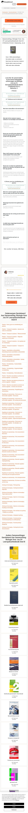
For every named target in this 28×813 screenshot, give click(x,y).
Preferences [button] (17, 800)
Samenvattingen (13, 12)
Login (14, 4)
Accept (14, 803)
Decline (14, 806)
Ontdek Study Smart (21, 4)
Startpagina (5, 12)
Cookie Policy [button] (14, 798)
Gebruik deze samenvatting (14, 20)
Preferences (14, 809)
